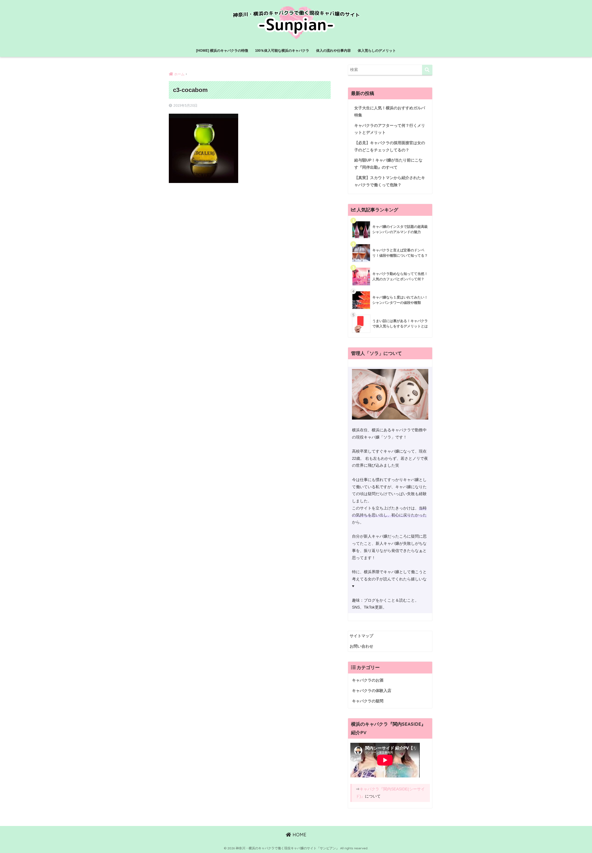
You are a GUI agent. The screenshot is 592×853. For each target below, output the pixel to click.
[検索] (427, 70)
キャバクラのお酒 (367, 680)
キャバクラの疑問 (367, 701)
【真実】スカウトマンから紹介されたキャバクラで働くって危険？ (389, 181)
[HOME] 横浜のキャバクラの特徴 (222, 50)
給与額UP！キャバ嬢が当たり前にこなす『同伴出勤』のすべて (388, 164)
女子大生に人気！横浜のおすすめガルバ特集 (389, 111)
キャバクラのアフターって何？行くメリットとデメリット (389, 129)
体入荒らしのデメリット (377, 50)
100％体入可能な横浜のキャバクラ (282, 50)
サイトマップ (361, 636)
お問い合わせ (361, 646)
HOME (298, 835)
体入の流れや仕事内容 (333, 50)
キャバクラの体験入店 (371, 690)
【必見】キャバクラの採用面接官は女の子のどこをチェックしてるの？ (389, 146)
